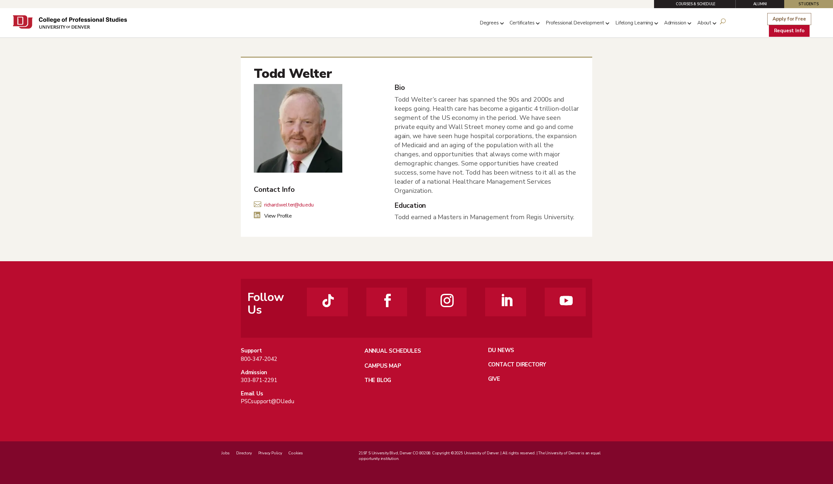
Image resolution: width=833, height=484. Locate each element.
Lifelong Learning (634, 23)
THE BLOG (377, 380)
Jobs (225, 453)
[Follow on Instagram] (447, 301)
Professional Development (575, 23)
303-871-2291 (259, 380)
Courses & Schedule (695, 4)
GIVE (494, 379)
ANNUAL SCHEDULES (392, 351)
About (704, 23)
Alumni (760, 4)
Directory (244, 453)
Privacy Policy (270, 453)
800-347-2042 (259, 359)
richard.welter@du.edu (289, 204)
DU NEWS (501, 350)
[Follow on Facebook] (388, 301)
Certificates (522, 23)
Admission (675, 23)
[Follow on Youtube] (566, 301)
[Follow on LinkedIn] (507, 301)
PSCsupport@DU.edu (267, 401)
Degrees (489, 23)
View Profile (278, 216)
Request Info (789, 30)
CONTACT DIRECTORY (517, 364)
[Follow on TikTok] (328, 301)
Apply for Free (789, 19)
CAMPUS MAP (382, 366)
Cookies (295, 453)
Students (808, 4)
